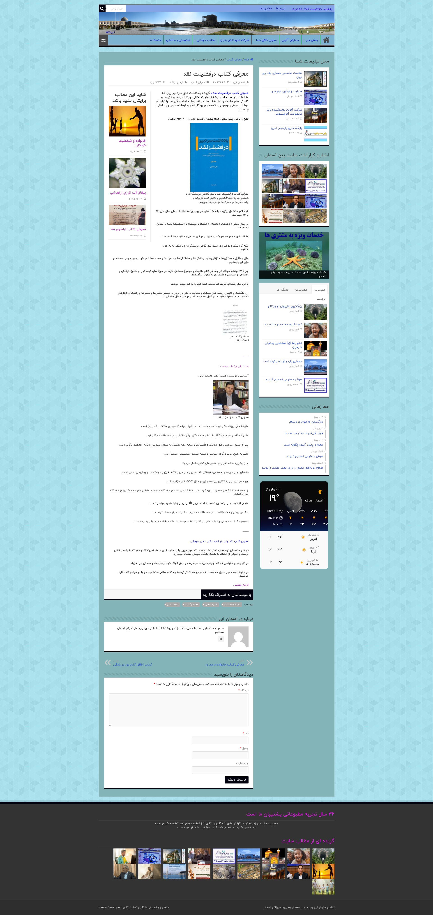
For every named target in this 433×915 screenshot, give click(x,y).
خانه (326, 39)
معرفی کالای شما (266, 40)
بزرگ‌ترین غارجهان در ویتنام (285, 306)
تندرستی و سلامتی (178, 40)
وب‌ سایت (242, 763)
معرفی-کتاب (191, 604)
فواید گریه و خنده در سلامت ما (283, 325)
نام (246, 734)
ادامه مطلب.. (239, 585)
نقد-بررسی (172, 604)
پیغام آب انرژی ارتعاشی (128, 192)
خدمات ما (155, 40)
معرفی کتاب (234, 60)
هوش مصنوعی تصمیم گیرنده (283, 380)
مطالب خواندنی (206, 40)
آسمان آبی (239, 82)
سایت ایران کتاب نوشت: (234, 366)
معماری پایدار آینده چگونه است (282, 361)
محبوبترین (301, 290)
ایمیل (244, 748)
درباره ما (280, 8)
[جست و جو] (102, 8)
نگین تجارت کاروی (132, 908)
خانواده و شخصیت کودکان (132, 143)
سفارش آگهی (290, 40)
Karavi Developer (110, 908)
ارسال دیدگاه (176, 82)
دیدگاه (243, 691)
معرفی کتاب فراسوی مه (128, 229)
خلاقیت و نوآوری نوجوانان (286, 92)
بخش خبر (312, 40)
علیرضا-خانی (211, 604)
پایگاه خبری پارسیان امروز (286, 128)
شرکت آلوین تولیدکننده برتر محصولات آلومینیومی (284, 112)
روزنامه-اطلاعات (232, 604)
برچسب (320, 299)
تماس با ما (266, 8)
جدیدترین (319, 290)
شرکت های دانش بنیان (234, 40)
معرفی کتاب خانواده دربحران (224, 663)
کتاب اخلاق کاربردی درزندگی (132, 663)
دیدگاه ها (282, 290)
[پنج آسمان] (216, 23)
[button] (272, 518)
